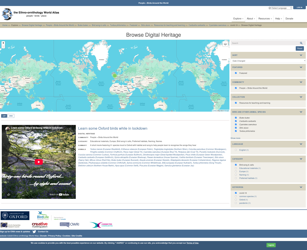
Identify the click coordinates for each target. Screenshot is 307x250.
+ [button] (3, 42)
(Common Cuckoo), (94, 154)
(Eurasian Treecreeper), (197, 157)
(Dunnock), (212, 151)
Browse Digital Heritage (32, 25)
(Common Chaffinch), (106, 151)
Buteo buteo (83, 25)
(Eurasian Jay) (179, 165)
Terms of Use (192, 242)
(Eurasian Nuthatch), (177, 162)
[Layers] (225, 43)
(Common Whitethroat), (144, 162)
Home (5, 25)
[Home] (31, 14)
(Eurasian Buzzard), (125, 160)
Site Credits (77, 235)
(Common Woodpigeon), (208, 149)
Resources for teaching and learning (169, 25)
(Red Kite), (100, 160)
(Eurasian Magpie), (151, 165)
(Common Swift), (127, 165)
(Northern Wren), (171, 149)
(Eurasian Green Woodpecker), (204, 154)
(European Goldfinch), (96, 157)
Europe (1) (243, 171)
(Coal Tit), (188, 151)
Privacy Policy (54, 235)
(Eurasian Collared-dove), (191, 160)
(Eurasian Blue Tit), (160, 151)
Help (278, 18)
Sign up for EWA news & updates (15, 231)
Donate (289, 18)
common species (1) (248, 196)
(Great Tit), (133, 151)
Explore (237, 18)
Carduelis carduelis (197, 25)
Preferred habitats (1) (248, 178)
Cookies (66, 235)
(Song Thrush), (207, 162)
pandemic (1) (245, 203)
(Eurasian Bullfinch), (126, 154)
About (250, 18)
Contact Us (43, 231)
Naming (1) (244, 174)
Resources (264, 18)
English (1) (244, 150)
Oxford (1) (243, 199)
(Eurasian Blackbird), (105, 149)
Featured (133, 25)
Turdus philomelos (118, 25)
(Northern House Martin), (96, 165)
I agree (271, 245)
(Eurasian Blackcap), (130, 157)
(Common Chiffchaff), (108, 162)
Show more (235, 138)
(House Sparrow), (163, 157)
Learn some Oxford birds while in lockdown (112, 128)
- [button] (3, 46)
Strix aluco (145, 25)
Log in (299, 7)
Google (227, 111)
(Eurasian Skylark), (154, 160)
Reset (299, 48)
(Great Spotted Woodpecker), (164, 154)
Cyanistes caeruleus (217, 25)
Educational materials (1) (250, 168)
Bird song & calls (99, 25)
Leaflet (214, 111)
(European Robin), (137, 149)
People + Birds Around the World (153, 3)
